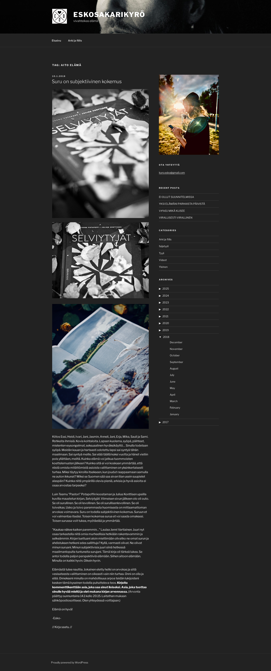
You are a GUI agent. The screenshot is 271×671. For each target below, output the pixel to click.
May (172, 388)
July (172, 374)
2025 (165, 288)
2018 (166, 336)
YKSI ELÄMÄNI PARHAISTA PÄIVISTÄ (182, 203)
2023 (165, 302)
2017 (165, 422)
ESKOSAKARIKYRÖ (109, 15)
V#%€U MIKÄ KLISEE (172, 210)
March (174, 401)
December (176, 342)
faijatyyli (163, 246)
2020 (165, 323)
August (174, 368)
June (172, 381)
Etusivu (56, 40)
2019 (165, 330)
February (175, 407)
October (175, 355)
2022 (165, 309)
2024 (165, 295)
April (172, 394)
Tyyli (161, 253)
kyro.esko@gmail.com (172, 172)
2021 (165, 316)
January (174, 414)
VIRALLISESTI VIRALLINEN (175, 217)
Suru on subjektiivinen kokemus (87, 81)
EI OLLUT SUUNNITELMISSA (176, 196)
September (176, 362)
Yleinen (163, 266)
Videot (163, 260)
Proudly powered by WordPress (69, 662)
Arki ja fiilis (75, 40)
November (176, 348)
